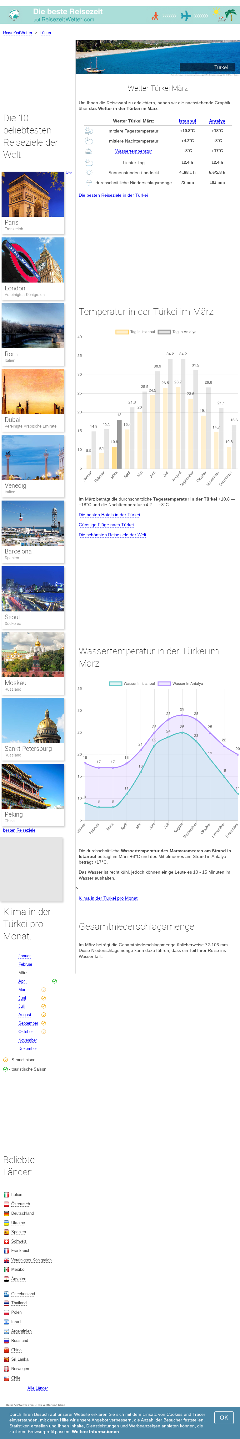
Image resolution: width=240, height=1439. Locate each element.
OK (224, 1417)
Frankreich (14, 228)
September (28, 1023)
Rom (11, 354)
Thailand (19, 1303)
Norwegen (20, 1368)
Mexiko (17, 1269)
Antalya (217, 120)
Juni (22, 998)
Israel (16, 1321)
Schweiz (19, 1241)
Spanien (12, 557)
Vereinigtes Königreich (25, 294)
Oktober (25, 1031)
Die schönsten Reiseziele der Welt (112, 534)
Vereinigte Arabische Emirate (31, 426)
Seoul (12, 617)
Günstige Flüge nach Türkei (106, 524)
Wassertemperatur (133, 150)
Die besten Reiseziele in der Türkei (113, 195)
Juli (21, 1006)
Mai (21, 989)
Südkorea (13, 623)
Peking (14, 814)
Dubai (12, 419)
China (10, 820)
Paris (11, 222)
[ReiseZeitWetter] (120, 23)
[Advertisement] (158, 246)
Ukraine (18, 1222)
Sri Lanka (19, 1359)
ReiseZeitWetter (17, 32)
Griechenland (23, 1293)
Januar (24, 955)
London (15, 288)
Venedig (15, 485)
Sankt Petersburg (28, 748)
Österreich (20, 1204)
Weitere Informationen (95, 1431)
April (22, 981)
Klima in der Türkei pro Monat (108, 898)
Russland (13, 689)
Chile (15, 1378)
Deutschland (22, 1213)
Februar (25, 964)
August (24, 1014)
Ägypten (18, 1278)
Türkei (45, 32)
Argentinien (21, 1331)
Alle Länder (38, 1388)
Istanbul (187, 120)
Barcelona (18, 551)
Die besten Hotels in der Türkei (109, 514)
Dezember (27, 1048)
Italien (10, 360)
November (27, 1040)
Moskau (16, 683)
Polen (16, 1312)
